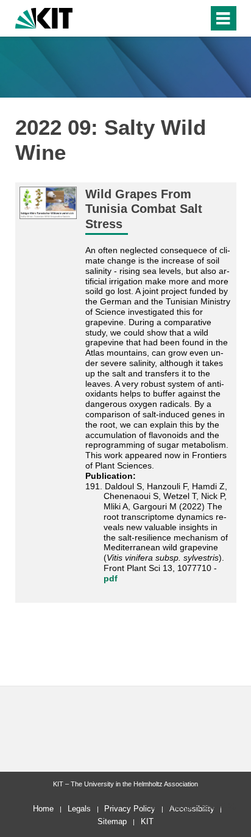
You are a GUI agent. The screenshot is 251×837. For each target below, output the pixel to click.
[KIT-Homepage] (44, 17)
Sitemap (112, 821)
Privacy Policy (129, 808)
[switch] (177, 18)
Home (43, 808)
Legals (79, 808)
